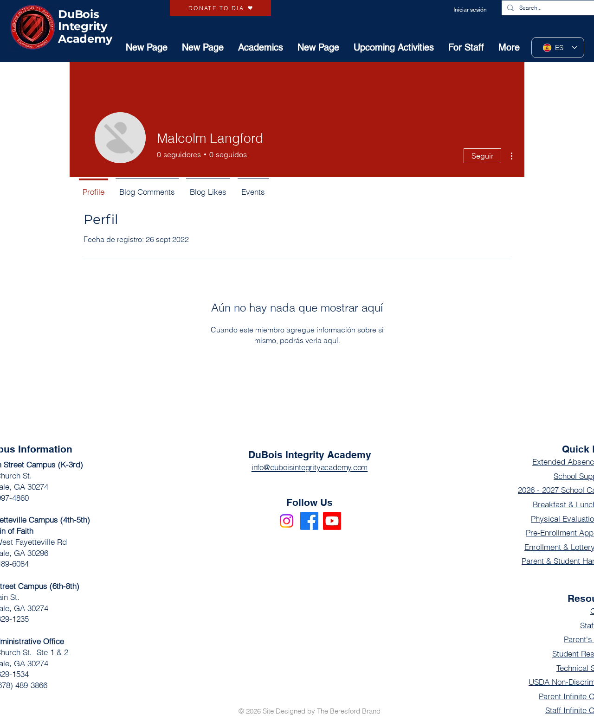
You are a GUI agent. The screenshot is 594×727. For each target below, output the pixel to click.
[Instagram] (287, 521)
